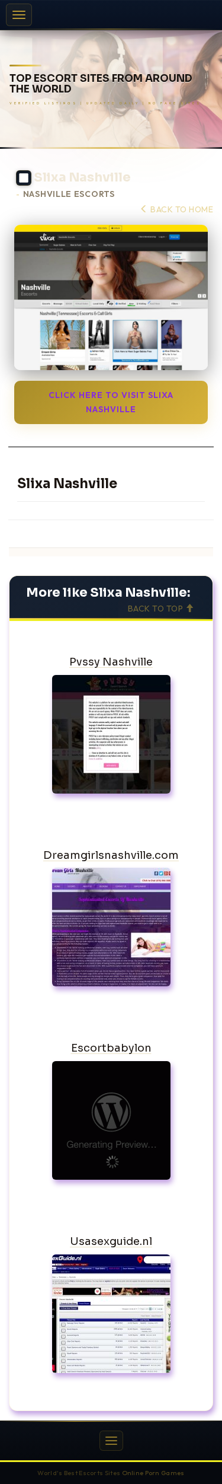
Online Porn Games (153, 1473)
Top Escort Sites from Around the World (100, 84)
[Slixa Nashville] (111, 297)
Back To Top (156, 608)
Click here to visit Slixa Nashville (111, 402)
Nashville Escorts (69, 194)
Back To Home (181, 209)
